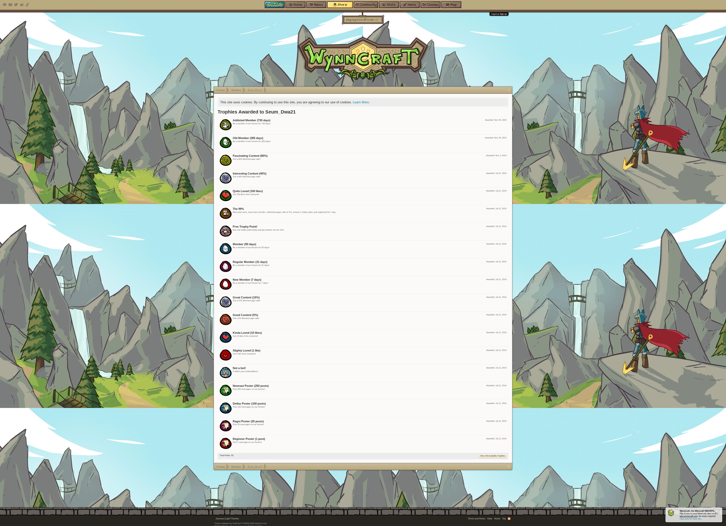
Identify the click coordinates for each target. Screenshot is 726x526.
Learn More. (361, 102)
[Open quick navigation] (509, 90)
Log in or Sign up (499, 14)
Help (489, 518)
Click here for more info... (691, 519)
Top (504, 518)
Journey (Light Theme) (227, 518)
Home (497, 518)
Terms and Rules (476, 518)
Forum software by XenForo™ (241, 523)
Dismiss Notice (719, 510)
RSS (509, 518)
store (342, 4)
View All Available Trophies (492, 456)
